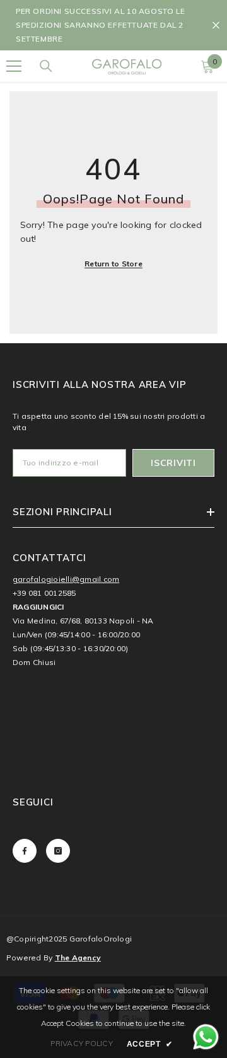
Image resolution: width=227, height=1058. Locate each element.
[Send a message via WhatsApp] (206, 1037)
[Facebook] (25, 851)
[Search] (46, 66)
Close (216, 25)
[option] (113, 25)
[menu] (13, 66)
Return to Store (113, 263)
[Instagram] (58, 851)
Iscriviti (173, 463)
